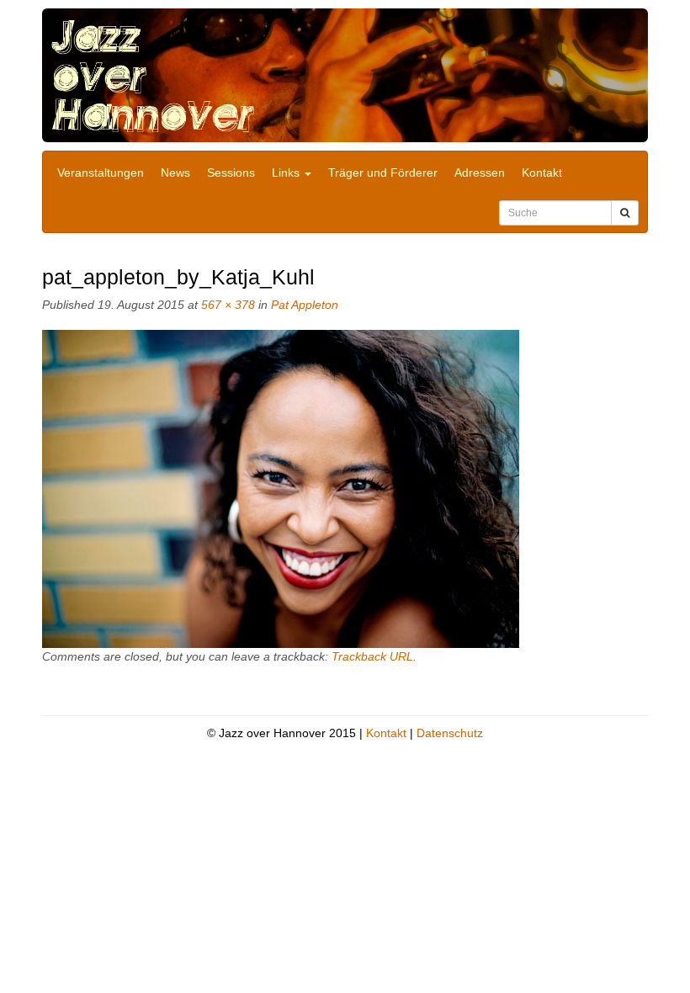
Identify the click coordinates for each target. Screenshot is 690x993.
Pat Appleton (304, 304)
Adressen (479, 172)
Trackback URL (372, 656)
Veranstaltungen (100, 172)
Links (287, 172)
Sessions (231, 172)
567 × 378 (228, 304)
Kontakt (542, 172)
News (175, 172)
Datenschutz (450, 733)
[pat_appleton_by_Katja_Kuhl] (280, 488)
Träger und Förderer (383, 172)
